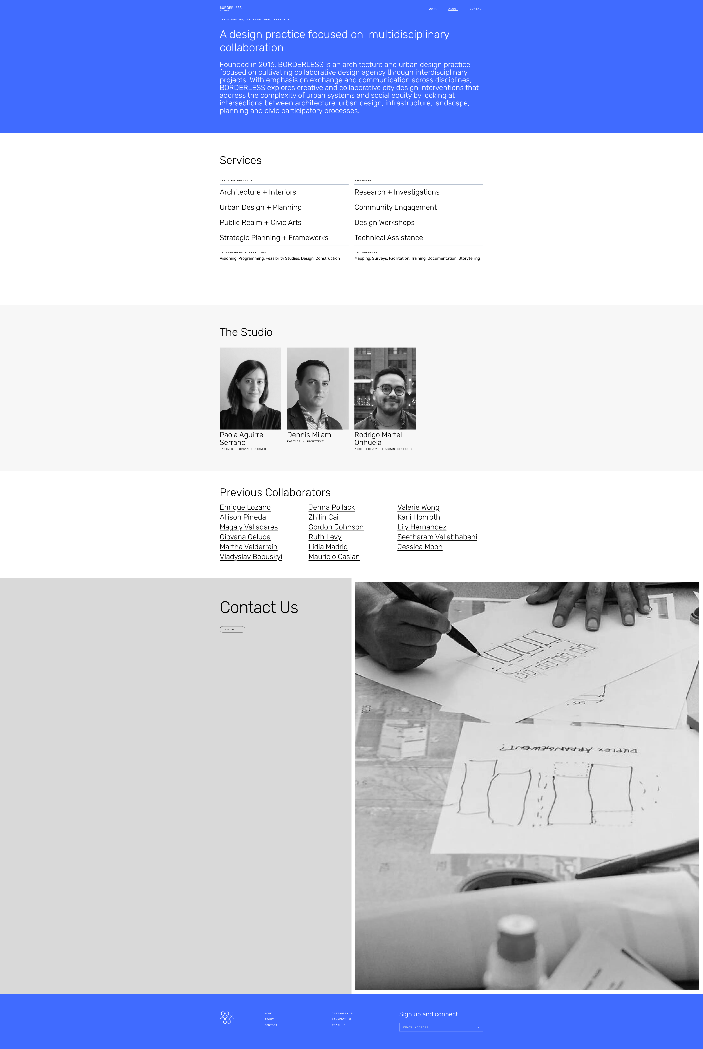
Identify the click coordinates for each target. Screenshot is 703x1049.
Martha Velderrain (249, 546)
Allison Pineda (243, 517)
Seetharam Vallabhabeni (437, 537)
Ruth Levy (325, 537)
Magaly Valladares (249, 527)
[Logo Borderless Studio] (230, 8)
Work (433, 9)
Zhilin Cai (323, 517)
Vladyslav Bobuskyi (251, 556)
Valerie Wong (418, 507)
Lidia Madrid (328, 546)
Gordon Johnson (336, 527)
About (453, 9)
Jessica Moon (420, 546)
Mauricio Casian (334, 556)
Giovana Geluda (245, 537)
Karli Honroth (418, 517)
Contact (476, 9)
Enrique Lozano (245, 507)
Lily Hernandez (422, 527)
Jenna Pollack (331, 507)
